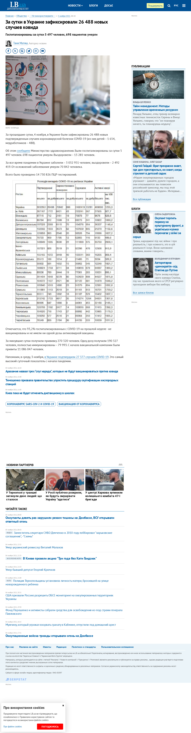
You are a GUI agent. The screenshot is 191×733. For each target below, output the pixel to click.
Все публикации (142, 199)
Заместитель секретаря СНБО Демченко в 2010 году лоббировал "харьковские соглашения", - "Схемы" (59, 534)
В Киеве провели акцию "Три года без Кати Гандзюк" (52, 558)
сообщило (23, 151)
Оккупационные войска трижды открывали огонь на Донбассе (49, 636)
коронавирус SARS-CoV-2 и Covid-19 (30, 404)
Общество (21, 15)
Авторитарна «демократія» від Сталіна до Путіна (166, 266)
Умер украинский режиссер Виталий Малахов (34, 547)
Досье (108, 5)
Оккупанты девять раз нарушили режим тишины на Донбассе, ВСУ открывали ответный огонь (60, 519)
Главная (10, 15)
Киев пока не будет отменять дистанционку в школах (40, 393)
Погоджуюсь (50, 726)
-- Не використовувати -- (42, 15)
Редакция (61, 646)
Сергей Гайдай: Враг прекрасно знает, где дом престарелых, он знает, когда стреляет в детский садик (157, 169)
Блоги (93, 5)
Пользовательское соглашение (117, 646)
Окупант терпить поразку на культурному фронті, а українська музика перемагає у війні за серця (158, 227)
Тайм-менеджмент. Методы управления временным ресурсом (155, 108)
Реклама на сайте (28, 646)
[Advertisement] (65, 435)
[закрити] (63, 705)
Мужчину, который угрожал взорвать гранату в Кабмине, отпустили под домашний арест (61, 625)
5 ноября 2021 (64, 16)
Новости (74, 5)
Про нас (10, 646)
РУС (176, 5)
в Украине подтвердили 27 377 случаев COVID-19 (76, 357)
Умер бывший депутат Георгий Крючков (30, 570)
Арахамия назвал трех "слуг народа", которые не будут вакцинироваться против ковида (62, 371)
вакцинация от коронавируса (79, 404)
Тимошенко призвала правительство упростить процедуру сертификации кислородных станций (62, 382)
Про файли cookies (12, 726)
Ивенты (47, 646)
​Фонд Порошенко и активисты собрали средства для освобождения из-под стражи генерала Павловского (64, 612)
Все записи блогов (143, 292)
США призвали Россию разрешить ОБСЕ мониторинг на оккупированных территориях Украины (59, 597)
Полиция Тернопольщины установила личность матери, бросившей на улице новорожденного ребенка (57, 582)
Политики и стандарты (84, 646)
